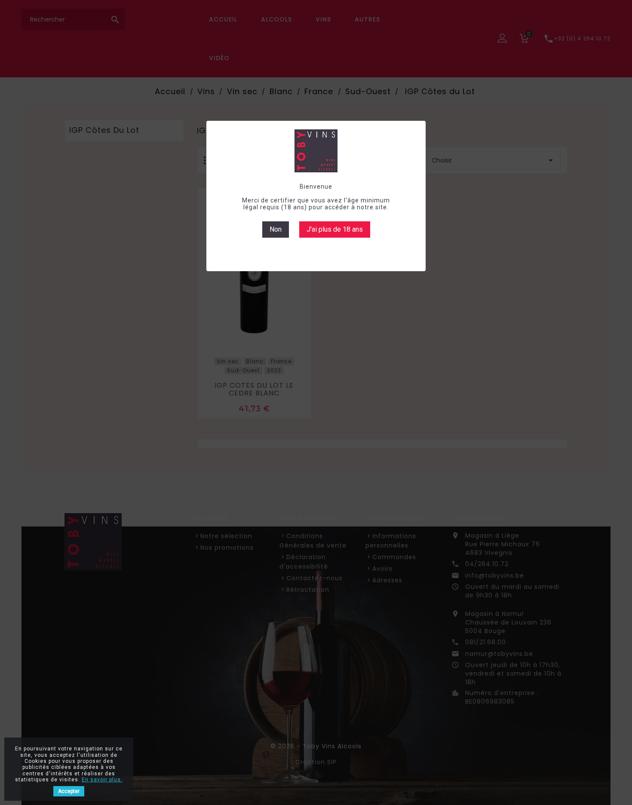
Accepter (69, 791)
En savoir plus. (102, 780)
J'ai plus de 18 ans (335, 229)
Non (276, 229)
